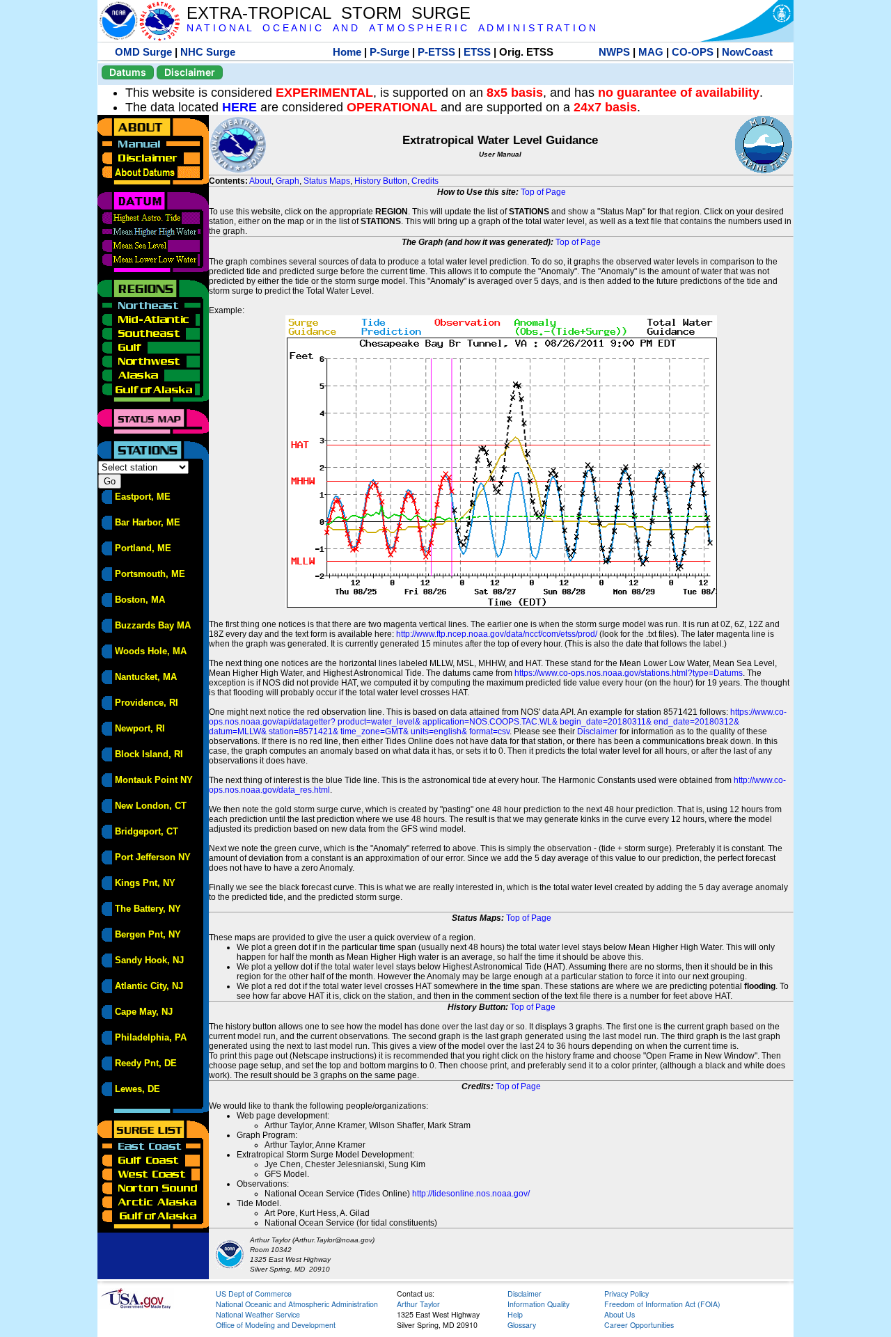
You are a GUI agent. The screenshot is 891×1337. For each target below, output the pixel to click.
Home (347, 52)
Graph (287, 181)
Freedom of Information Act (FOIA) (662, 1304)
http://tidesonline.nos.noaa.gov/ (471, 1193)
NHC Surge (207, 52)
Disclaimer (189, 72)
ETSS (477, 52)
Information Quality (538, 1304)
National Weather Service (258, 1314)
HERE (239, 107)
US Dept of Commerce (254, 1293)
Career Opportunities (639, 1325)
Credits (425, 181)
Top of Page (543, 192)
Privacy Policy (626, 1293)
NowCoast (747, 52)
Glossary (521, 1325)
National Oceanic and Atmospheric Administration (297, 1304)
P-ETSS (436, 52)
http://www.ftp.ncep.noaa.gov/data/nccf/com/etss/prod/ (496, 634)
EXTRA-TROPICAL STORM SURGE (329, 12)
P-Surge (389, 52)
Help (515, 1314)
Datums (127, 72)
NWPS (614, 52)
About (260, 181)
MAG (650, 52)
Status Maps (326, 181)
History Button (380, 181)
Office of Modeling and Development (276, 1325)
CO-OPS (692, 52)
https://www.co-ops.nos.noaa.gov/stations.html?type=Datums (628, 673)
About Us (619, 1314)
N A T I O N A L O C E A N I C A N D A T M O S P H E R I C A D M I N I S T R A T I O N (391, 28)
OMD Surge (143, 52)
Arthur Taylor (418, 1304)
